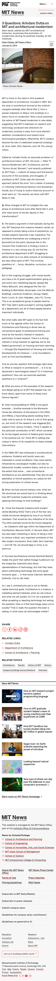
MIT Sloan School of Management (22, 851)
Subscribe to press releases (17, 901)
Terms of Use (9, 877)
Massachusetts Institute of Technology (20, 963)
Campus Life (7, 942)
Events (16, 969)
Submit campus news (13, 907)
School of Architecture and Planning (23, 839)
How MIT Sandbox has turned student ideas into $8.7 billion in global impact (37, 729)
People (23, 969)
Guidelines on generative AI (17, 921)
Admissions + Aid (36, 938)
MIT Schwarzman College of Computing (25, 860)
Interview (43, 670)
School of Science (14, 855)
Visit (4, 969)
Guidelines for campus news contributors (24, 914)
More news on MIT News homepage (21, 796)
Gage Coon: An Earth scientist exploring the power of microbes (35, 746)
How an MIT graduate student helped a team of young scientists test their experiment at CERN (37, 712)
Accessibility (16, 972)
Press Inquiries (37, 877)
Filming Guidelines (12, 882)
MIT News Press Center (41, 870)
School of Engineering (16, 843)
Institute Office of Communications (31, 828)
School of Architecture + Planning (22, 652)
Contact (39, 969)
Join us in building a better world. (19, 954)
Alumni (5, 946)
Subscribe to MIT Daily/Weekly (18, 894)
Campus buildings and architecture (19, 670)
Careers (31, 969)
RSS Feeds (34, 882)
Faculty (21, 665)
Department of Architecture (19, 648)
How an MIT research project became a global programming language (38, 694)
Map (9, 969)
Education (6, 934)
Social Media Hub (10, 975)
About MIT (33, 946)
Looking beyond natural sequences (35, 763)
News (30, 942)
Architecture (9, 665)
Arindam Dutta (12, 643)
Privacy (5, 972)
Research (32, 934)
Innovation (7, 938)
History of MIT (34, 665)
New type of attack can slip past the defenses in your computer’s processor (37, 782)
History (47, 665)
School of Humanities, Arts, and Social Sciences (29, 847)
